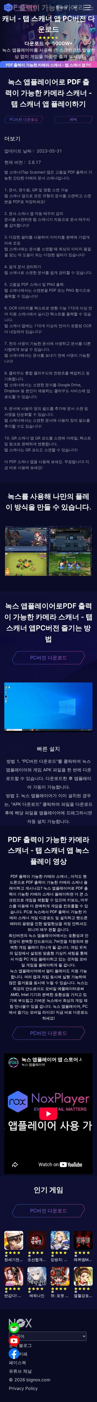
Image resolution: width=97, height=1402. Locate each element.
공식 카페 (18, 1354)
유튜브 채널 (20, 1371)
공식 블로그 (20, 1345)
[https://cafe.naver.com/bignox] (14, 1327)
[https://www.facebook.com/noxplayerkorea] (14, 1353)
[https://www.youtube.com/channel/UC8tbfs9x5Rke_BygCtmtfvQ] (14, 1340)
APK (73, 119)
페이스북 (17, 1362)
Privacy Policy (23, 1388)
